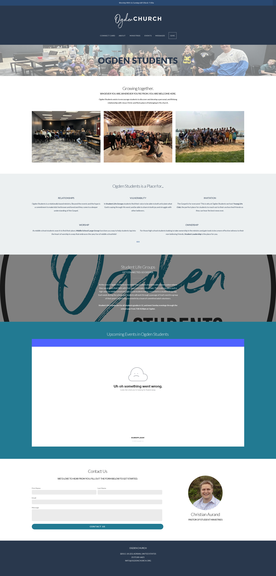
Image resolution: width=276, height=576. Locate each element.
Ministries (135, 36)
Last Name (102, 488)
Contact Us (97, 526)
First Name (36, 488)
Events (148, 36)
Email (34, 498)
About (122, 36)
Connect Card (107, 36)
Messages (160, 36)
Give (172, 36)
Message (35, 507)
